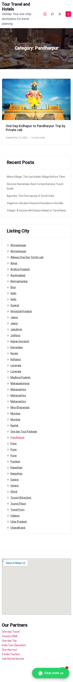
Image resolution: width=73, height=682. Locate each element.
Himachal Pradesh (21, 311)
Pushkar (15, 461)
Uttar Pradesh (18, 521)
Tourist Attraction (20, 497)
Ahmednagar (18, 245)
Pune (13, 443)
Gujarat (14, 305)
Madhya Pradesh (20, 377)
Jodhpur (15, 335)
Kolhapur (15, 359)
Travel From (17, 509)
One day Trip (9, 640)
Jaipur (14, 317)
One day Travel (10, 631)
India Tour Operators (14, 645)
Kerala (14, 353)
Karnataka (16, 347)
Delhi (13, 293)
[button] (50, 673)
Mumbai (15, 413)
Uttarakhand (17, 527)
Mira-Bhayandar (20, 407)
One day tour (9, 649)
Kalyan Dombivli (19, 341)
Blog (13, 287)
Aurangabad (17, 275)
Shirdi (13, 491)
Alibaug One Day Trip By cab (26, 257)
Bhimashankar (19, 281)
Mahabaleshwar (20, 383)
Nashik (14, 425)
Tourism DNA (9, 636)
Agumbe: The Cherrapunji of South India (30, 195)
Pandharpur (17, 437)
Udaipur (15, 515)
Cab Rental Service (13, 658)
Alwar (13, 263)
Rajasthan (16, 467)
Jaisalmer (16, 329)
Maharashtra (18, 389)
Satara (14, 479)
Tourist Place (18, 503)
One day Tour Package (23, 431)
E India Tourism (11, 654)
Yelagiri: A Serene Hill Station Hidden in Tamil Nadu (36, 210)
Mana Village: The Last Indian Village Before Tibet (36, 176)
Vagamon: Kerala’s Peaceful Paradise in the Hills (35, 203)
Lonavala (15, 365)
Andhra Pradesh (20, 269)
